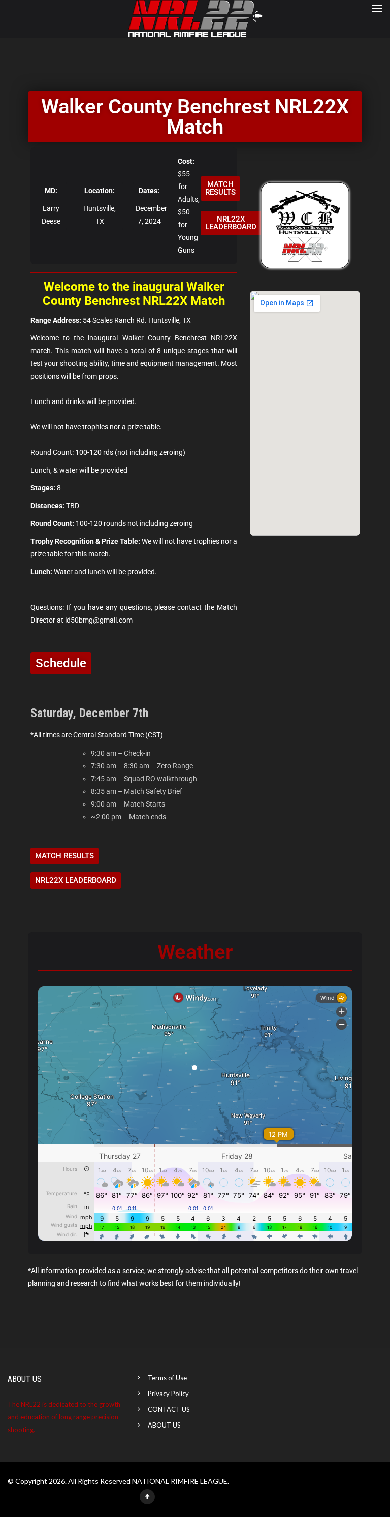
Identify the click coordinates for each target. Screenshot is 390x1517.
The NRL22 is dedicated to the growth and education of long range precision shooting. (64, 1417)
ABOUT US (164, 1425)
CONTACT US (169, 1409)
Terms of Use (167, 1378)
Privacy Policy (168, 1393)
